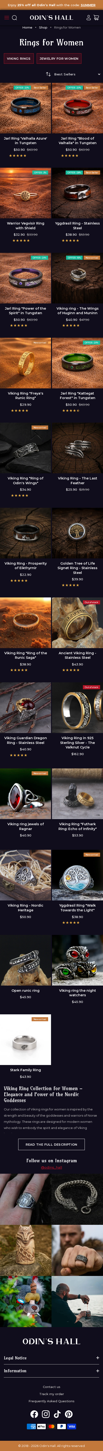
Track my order (51, 1394)
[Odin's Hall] (51, 17)
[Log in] (89, 17)
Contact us (51, 1387)
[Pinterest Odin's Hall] (69, 1414)
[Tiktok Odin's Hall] (57, 1414)
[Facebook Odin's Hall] (34, 1414)
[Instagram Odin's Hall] (46, 1414)
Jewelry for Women (59, 58)
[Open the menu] (7, 17)
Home (27, 27)
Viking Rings (19, 58)
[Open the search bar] (14, 17)
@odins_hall (51, 1167)
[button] (17, 155)
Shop (43, 27)
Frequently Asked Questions (51, 1401)
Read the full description (51, 1144)
